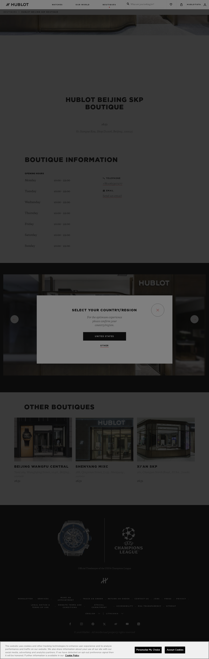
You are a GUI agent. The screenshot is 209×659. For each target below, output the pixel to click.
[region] (104, 650)
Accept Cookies (175, 650)
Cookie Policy (72, 656)
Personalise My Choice (148, 650)
